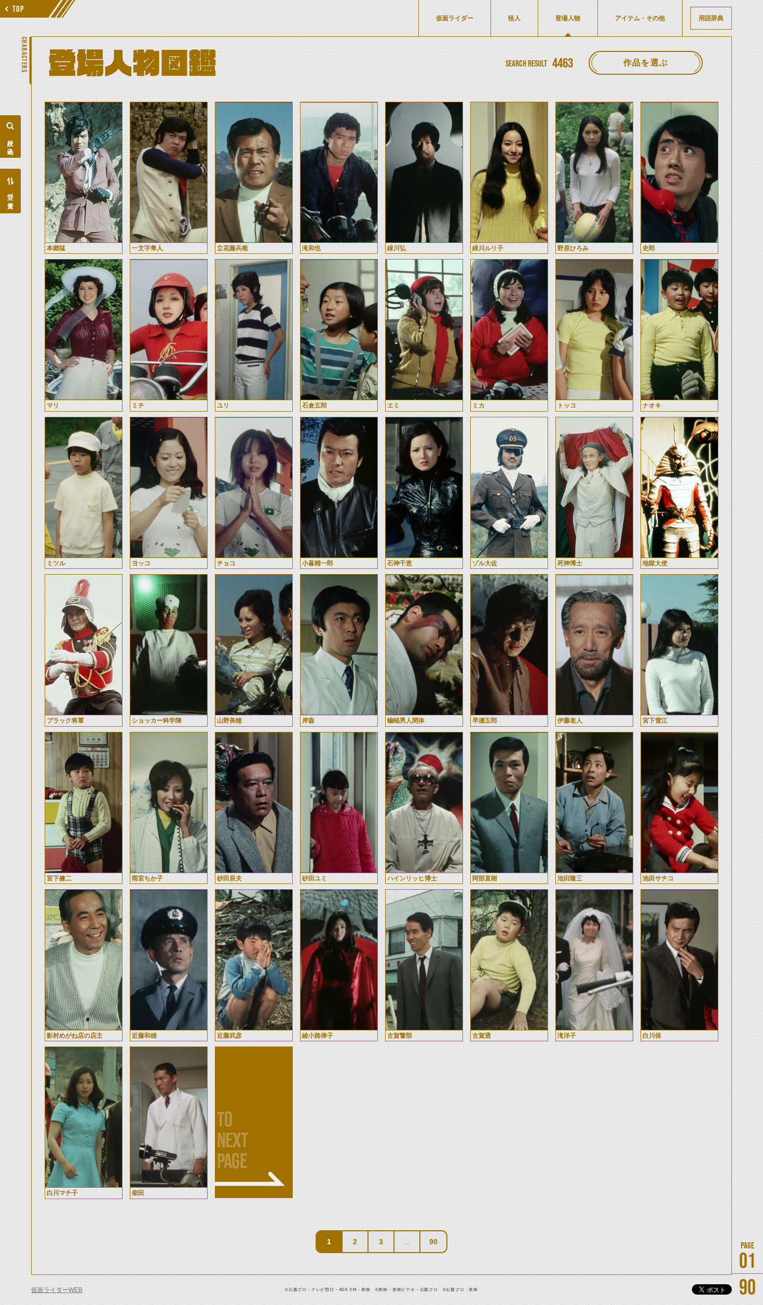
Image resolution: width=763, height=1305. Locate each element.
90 (433, 1242)
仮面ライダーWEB (57, 1290)
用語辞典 (711, 18)
